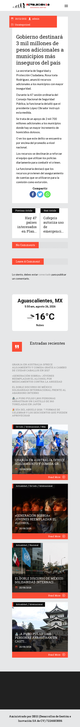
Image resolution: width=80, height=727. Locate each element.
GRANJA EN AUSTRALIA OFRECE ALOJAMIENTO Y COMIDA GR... (40, 462)
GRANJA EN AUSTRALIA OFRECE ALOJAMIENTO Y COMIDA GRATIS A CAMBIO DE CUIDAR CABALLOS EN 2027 (39, 367)
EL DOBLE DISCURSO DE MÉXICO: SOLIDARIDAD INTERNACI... (39, 580)
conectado (45, 274)
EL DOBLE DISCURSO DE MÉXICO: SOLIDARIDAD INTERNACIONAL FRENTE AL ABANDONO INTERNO (39, 390)
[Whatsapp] (47, 194)
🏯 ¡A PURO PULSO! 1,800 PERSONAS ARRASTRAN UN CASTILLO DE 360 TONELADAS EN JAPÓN (33, 401)
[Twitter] (40, 194)
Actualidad (21, 485)
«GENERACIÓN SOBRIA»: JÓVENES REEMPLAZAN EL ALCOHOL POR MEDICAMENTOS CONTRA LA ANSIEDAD (37, 378)
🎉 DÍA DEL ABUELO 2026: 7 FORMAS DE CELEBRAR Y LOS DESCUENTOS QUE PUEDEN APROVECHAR (39, 412)
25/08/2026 (25, 469)
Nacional (34, 545)
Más (43, 426)
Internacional (32, 426)
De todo (19, 426)
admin (35, 18)
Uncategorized (22, 24)
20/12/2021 (21, 18)
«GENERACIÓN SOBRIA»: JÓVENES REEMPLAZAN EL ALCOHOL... (35, 519)
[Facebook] (33, 194)
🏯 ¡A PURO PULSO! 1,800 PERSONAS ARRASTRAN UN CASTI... (36, 637)
